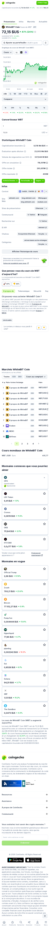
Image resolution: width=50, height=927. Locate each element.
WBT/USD (43, 393)
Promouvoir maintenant (36, 554)
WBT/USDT (43, 387)
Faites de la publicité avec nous (15, 263)
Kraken (39, 311)
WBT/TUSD (43, 398)
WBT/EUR (42, 409)
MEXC (4, 313)
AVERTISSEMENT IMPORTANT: (14, 867)
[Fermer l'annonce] (44, 477)
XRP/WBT (42, 404)
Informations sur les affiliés (11, 372)
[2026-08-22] (41, 94)
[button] (14, 198)
